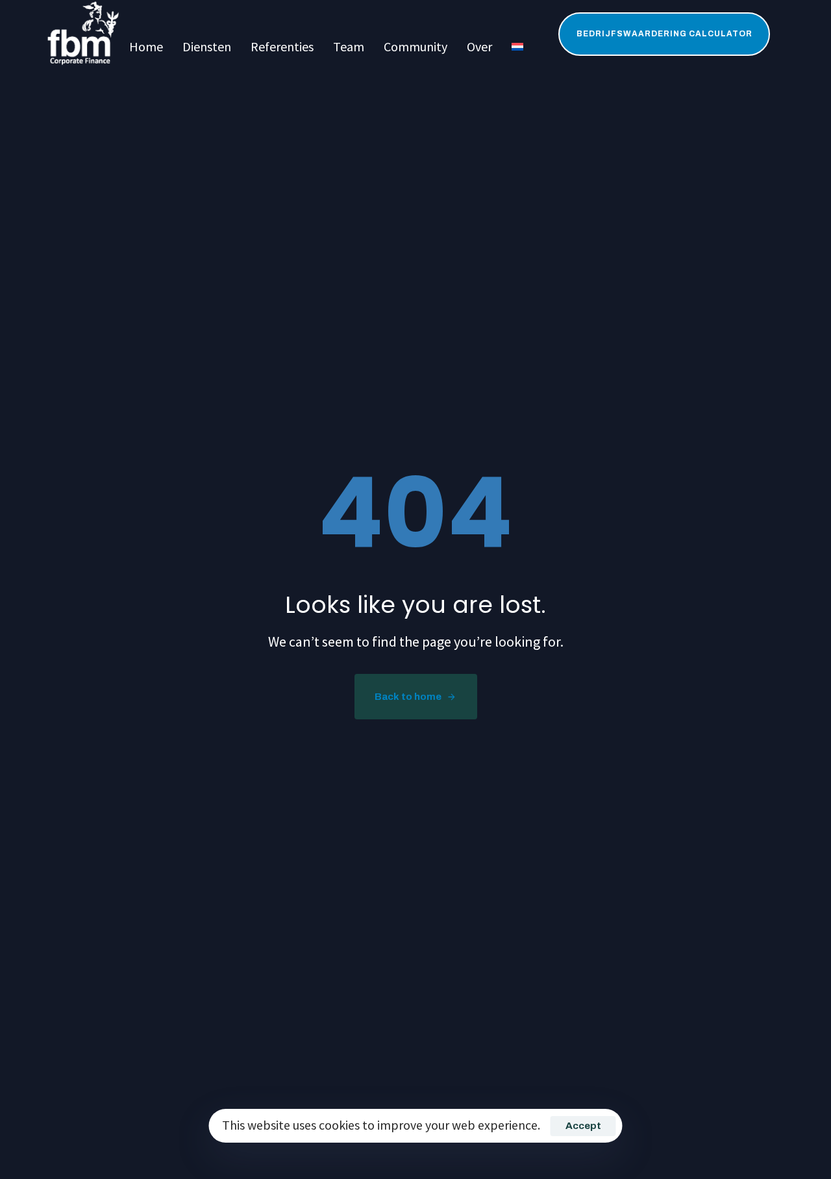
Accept (583, 1126)
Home (146, 46)
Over (479, 46)
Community (415, 46)
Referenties (282, 46)
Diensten (206, 46)
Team (348, 46)
